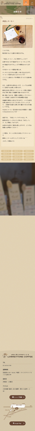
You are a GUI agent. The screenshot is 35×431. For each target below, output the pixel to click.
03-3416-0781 (7, 365)
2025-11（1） (6, 156)
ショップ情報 (18, 397)
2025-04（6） (29, 159)
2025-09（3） (29, 156)
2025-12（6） (29, 154)
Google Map (17, 423)
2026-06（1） (17, 151)
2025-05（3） (18, 159)
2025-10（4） (17, 156)
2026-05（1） (29, 151)
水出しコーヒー (8, 21)
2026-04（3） (6, 154)
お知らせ (17, 11)
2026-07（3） (6, 151)
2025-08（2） (6, 159)
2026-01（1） (17, 154)
